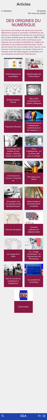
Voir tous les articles (37, 13)
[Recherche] (3, 416)
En (39, 416)
